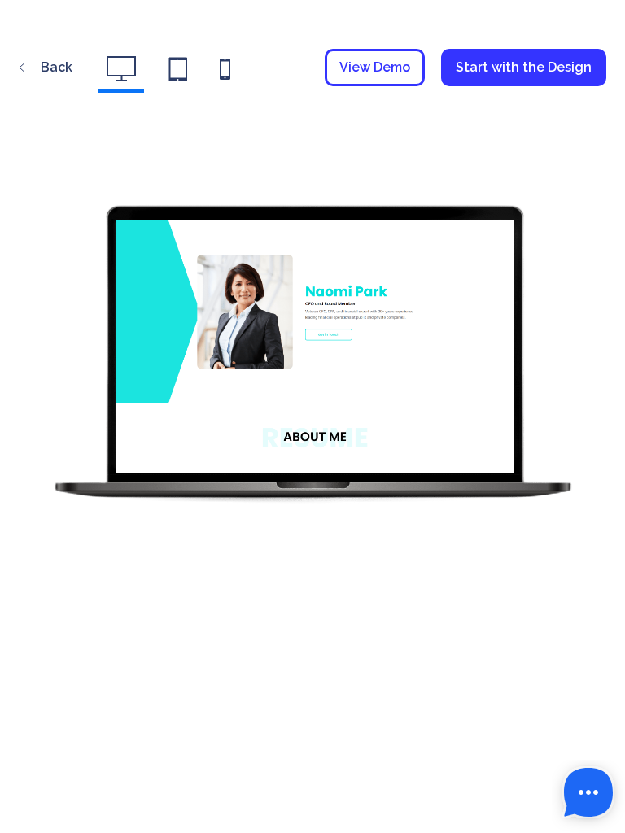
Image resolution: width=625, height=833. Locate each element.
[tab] (121, 74)
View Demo (374, 67)
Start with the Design (524, 67)
